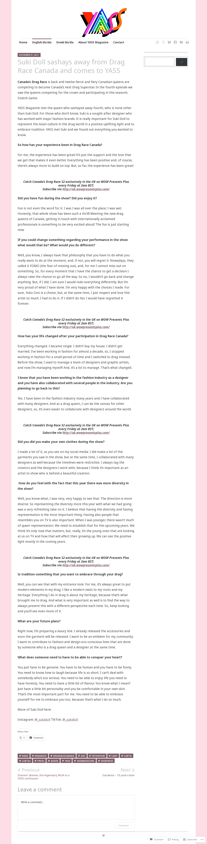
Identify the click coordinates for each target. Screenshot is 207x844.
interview (98, 756)
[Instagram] (156, 40)
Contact (118, 42)
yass (67, 761)
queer (54, 761)
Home (23, 42)
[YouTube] (180, 40)
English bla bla (41, 42)
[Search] (181, 62)
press (40, 761)
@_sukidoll (42, 719)
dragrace (41, 756)
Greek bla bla (65, 42)
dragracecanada (63, 756)
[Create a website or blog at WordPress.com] (103, 835)
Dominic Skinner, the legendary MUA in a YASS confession (44, 773)
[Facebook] (174, 40)
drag (25, 756)
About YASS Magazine (93, 42)
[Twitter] (162, 40)
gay (83, 756)
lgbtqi (26, 761)
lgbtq (128, 756)
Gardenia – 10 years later (118, 772)
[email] (186, 40)
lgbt (114, 756)
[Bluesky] (168, 40)
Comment (123, 825)
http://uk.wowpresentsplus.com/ (86, 189)
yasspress (107, 761)
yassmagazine (85, 761)
